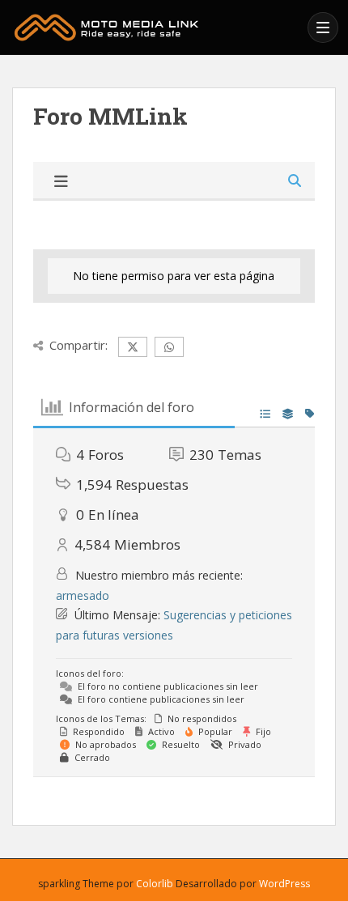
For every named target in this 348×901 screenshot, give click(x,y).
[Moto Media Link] (155, 27)
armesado (82, 595)
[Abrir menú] (323, 27)
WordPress (284, 883)
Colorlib (154, 883)
